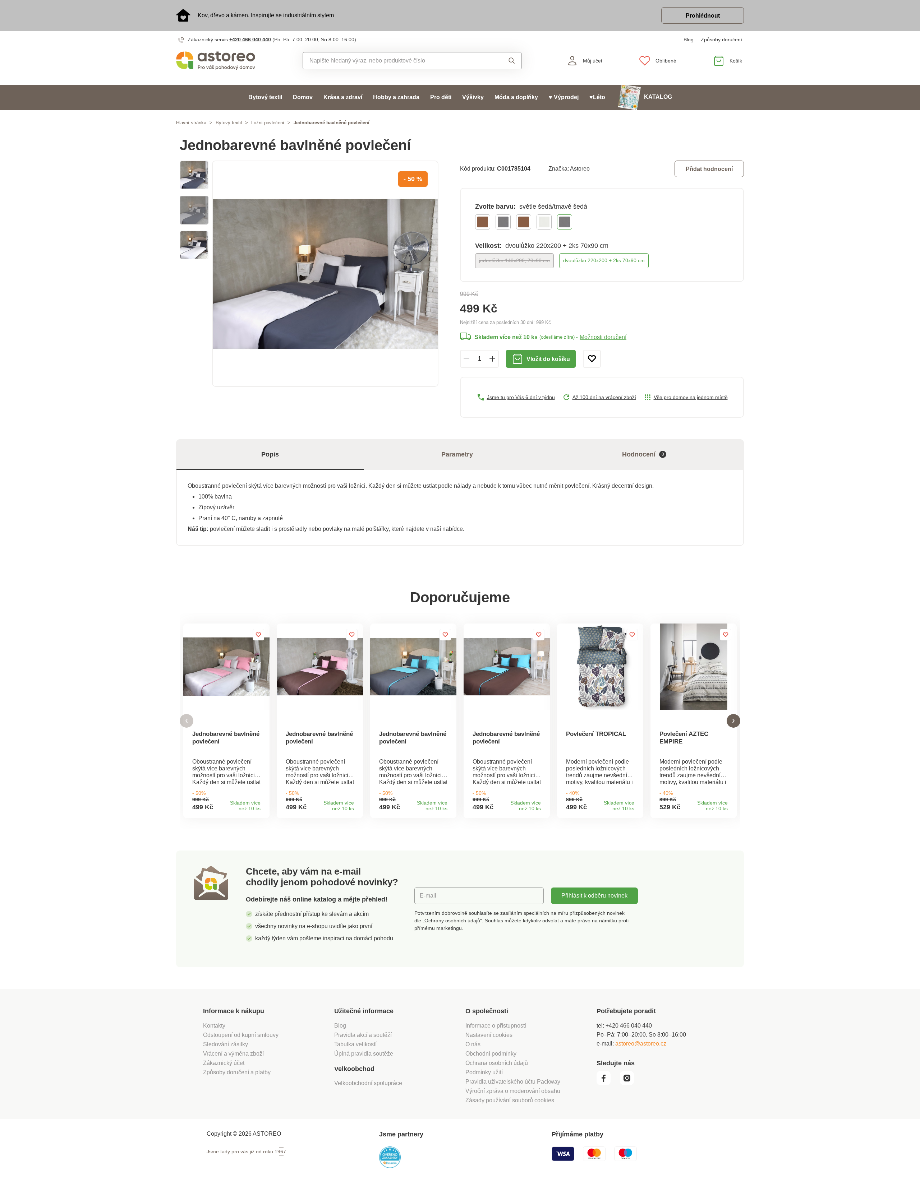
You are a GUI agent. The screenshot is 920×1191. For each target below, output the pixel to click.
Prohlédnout (703, 16)
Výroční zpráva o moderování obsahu (512, 1091)
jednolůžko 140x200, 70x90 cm (514, 260)
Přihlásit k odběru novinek (594, 896)
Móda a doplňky (516, 97)
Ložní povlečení (267, 122)
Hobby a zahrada (396, 97)
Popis (270, 454)
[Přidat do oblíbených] (592, 359)
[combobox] (396, 60)
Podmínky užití (484, 1072)
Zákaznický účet (223, 1063)
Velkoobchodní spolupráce (368, 1083)
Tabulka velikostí (355, 1044)
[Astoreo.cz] (220, 60)
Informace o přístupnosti (495, 1026)
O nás (472, 1044)
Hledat (504, 60)
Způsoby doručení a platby (237, 1072)
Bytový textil (265, 97)
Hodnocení (643, 454)
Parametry (457, 454)
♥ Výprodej (564, 97)
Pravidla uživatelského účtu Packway (512, 1082)
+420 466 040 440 (250, 39)
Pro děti (440, 97)
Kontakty (214, 1026)
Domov (303, 97)
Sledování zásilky (225, 1044)
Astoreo (580, 169)
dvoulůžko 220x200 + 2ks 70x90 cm (604, 260)
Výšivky (473, 97)
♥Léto (597, 97)
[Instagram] (629, 1083)
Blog (689, 39)
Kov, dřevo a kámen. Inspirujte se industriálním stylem (266, 15)
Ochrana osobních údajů (496, 1063)
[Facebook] (607, 1083)
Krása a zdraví (342, 97)
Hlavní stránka (191, 122)
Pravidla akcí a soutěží (363, 1035)
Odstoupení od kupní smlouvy (241, 1035)
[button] (186, 721)
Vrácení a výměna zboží (233, 1054)
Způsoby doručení (721, 39)
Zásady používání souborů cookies (509, 1100)
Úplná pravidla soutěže (363, 1054)
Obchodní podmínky (490, 1054)
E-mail (428, 896)
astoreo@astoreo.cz (640, 1044)
